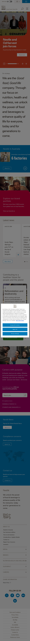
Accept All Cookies (15, 325)
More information (20, 320)
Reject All (15, 329)
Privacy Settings (15, 333)
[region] (15, 320)
